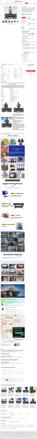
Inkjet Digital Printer (19, 5)
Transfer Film (28, 413)
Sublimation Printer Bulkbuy (14, 428)
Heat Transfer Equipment (12, 414)
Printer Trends (7, 428)
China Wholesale (17, 432)
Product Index (33, 432)
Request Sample (33, 19)
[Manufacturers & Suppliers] (18, 1)
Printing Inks (11, 413)
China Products (6, 432)
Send (6, 379)
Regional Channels (29, 432)
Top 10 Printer (2, 428)
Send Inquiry (23, 17)
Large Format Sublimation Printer (21, 426)
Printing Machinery (9, 5)
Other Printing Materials (3, 413)
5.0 (28, 65)
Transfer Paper (20, 413)
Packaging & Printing (5, 5)
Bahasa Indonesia (21, 434)
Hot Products (3, 432)
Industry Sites (25, 432)
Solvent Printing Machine (4, 421)
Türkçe (15, 434)
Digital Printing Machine (14, 5)
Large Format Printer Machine (12, 426)
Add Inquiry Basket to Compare (11, 23)
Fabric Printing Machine (11, 421)
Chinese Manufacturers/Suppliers (12, 432)
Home (1, 5)
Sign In (22, 61)
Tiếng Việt (17, 434)
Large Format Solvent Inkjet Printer (30, 426)
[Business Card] (35, 67)
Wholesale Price (21, 432)
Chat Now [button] (29, 17)
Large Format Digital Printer (4, 426)
